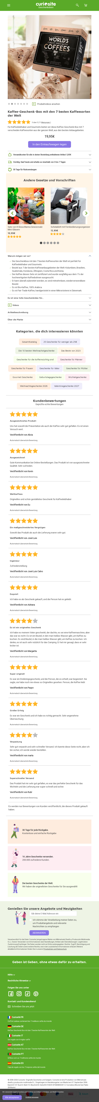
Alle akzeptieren (12, 1097)
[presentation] (12, 213)
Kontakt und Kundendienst (22, 1001)
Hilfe (10, 974)
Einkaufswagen (85, 5)
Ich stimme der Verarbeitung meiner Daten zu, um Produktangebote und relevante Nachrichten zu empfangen (55, 923)
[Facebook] (11, 993)
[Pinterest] (36, 993)
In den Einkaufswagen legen (49, 144)
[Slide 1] (9, 104)
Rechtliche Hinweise (18, 980)
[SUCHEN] (77, 5)
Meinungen (45, 122)
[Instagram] (19, 993)
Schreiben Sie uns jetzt (23, 1006)
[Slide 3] (15, 104)
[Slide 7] (27, 104)
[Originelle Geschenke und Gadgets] (46, 3)
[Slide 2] (12, 104)
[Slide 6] (24, 104)
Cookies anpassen (32, 1097)
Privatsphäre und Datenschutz (55, 949)
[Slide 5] (21, 104)
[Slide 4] (18, 104)
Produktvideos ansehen (48, 104)
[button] (41, 243)
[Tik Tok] (27, 993)
